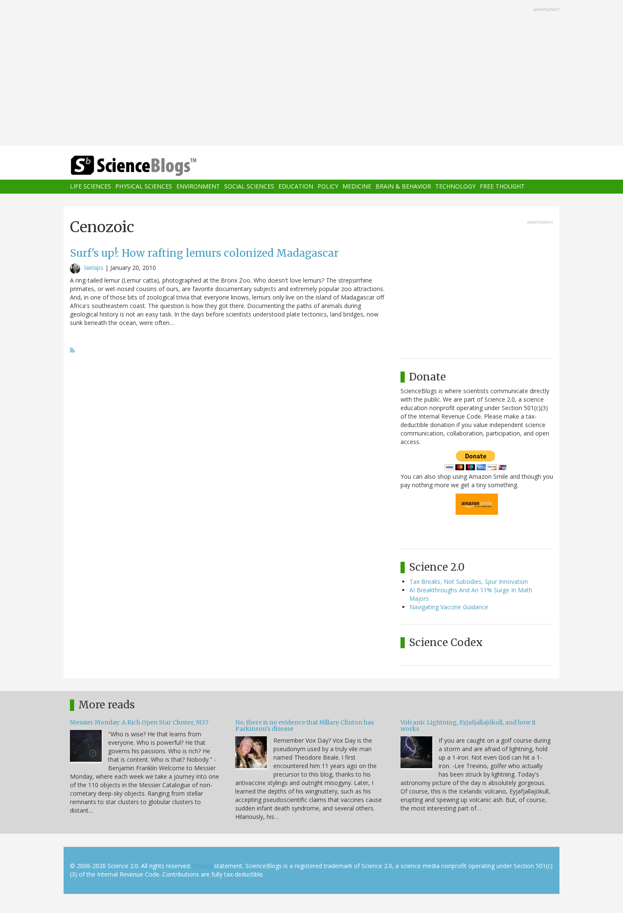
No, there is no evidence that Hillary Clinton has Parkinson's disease (304, 726)
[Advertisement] (311, 73)
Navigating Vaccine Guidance (448, 607)
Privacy (202, 866)
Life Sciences (90, 186)
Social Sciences (249, 186)
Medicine (356, 186)
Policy (327, 186)
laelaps (93, 268)
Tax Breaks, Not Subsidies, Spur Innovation (468, 581)
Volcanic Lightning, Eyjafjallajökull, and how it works (468, 726)
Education (295, 186)
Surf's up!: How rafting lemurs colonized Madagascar (204, 253)
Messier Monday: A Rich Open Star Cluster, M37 (139, 722)
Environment (198, 186)
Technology (455, 186)
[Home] (150, 165)
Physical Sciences (143, 186)
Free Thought (502, 186)
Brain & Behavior (403, 186)
